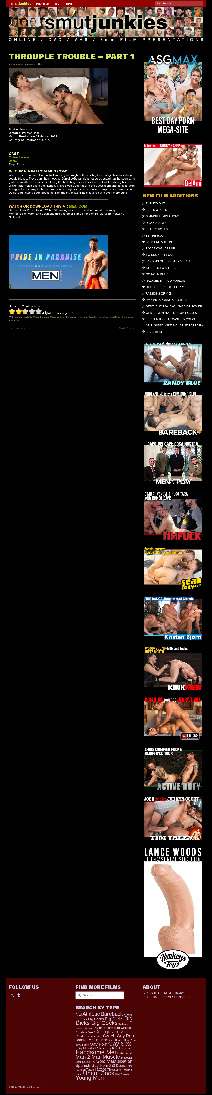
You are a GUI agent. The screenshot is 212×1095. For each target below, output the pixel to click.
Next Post (125, 328)
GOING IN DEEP (157, 274)
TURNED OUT (155, 203)
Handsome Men (100, 317)
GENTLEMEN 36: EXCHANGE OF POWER (174, 306)
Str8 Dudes (117, 1065)
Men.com (30, 64)
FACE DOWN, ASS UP (160, 248)
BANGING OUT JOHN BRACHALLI (169, 261)
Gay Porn (78, 317)
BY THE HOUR (155, 235)
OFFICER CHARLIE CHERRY (165, 287)
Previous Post (22, 328)
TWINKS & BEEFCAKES (161, 255)
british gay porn (109, 1027)
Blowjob (79, 1028)
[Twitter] (12, 995)
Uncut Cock (98, 1073)
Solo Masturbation (114, 1061)
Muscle (111, 1057)
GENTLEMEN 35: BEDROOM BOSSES (171, 312)
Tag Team (81, 1069)
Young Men (14, 320)
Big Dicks (44, 317)
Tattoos (101, 1069)
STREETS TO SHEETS (161, 267)
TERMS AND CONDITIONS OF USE (170, 996)
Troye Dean (127, 317)
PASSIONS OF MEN (159, 293)
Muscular (126, 1057)
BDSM (128, 1014)
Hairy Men (82, 1048)
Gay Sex (88, 317)
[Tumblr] (19, 995)
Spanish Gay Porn (92, 1065)
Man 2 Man (115, 317)
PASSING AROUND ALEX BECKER (169, 300)
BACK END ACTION (159, 242)
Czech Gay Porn (119, 1035)
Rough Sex (88, 1061)
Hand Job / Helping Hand (104, 1048)
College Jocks (109, 1031)
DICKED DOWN (156, 222)
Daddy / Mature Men (91, 1040)
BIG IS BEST (154, 332)
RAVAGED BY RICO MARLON (165, 280)
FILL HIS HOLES (157, 229)
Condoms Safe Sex (89, 1036)
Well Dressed (122, 1074)
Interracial (125, 1053)
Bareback (23, 317)
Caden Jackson (57, 317)
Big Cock (81, 1019)
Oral (78, 1061)
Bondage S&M (91, 1028)
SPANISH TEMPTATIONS (162, 216)
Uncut (79, 1074)
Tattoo (90, 1069)
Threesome (114, 1069)
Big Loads (123, 1024)
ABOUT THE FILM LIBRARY (165, 993)
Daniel (69, 317)
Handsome (125, 1048)
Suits (129, 1065)
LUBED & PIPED (156, 209)
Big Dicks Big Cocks (104, 1020)
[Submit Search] (158, 3)
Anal (79, 1014)
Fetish (85, 1044)
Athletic (14, 317)
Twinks (127, 1069)
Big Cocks (34, 317)
